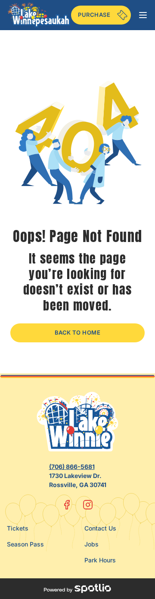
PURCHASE (94, 14)
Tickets (17, 528)
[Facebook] (67, 505)
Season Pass (25, 544)
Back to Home (78, 332)
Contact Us (100, 528)
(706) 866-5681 (72, 466)
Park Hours (100, 560)
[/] (39, 15)
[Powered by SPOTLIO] (77, 588)
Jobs (91, 544)
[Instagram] (88, 505)
